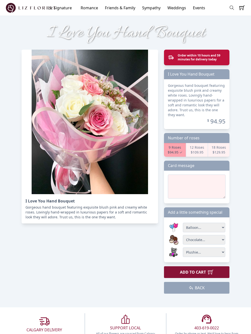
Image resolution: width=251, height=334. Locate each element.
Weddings (176, 8)
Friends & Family (120, 8)
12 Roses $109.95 (197, 150)
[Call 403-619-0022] (207, 319)
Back (199, 287)
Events (199, 8)
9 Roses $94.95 (174, 150)
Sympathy (151, 8)
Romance (89, 8)
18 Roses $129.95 (219, 150)
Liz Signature (60, 8)
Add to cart (194, 272)
